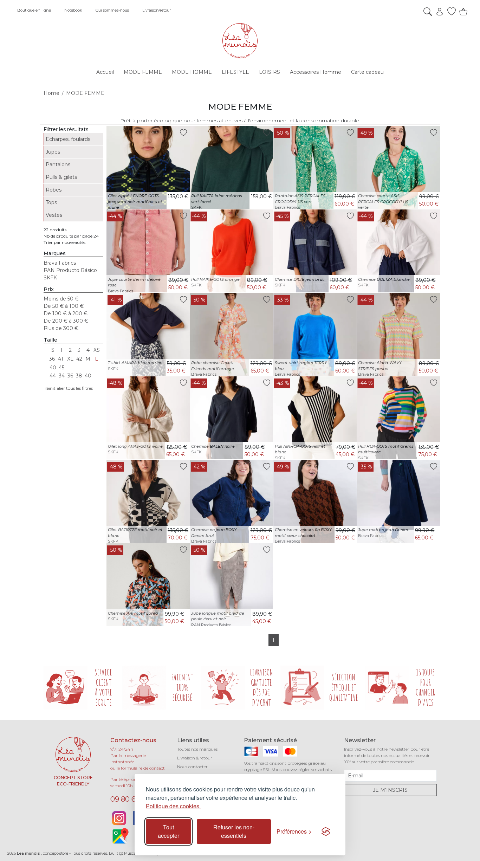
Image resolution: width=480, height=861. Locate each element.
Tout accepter (168, 831)
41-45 (61, 359)
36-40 (53, 359)
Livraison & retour (194, 757)
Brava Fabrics (60, 263)
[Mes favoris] (450, 11)
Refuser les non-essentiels (233, 831)
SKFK (50, 277)
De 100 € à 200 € (65, 313)
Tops (51, 202)
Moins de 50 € (61, 299)
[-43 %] (315, 417)
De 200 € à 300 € (66, 321)
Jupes (53, 152)
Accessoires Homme (315, 72)
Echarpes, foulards (68, 139)
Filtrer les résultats (66, 129)
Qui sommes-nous (112, 10)
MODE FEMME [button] (143, 72)
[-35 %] (398, 501)
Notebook (73, 10)
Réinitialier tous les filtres (68, 388)
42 (79, 359)
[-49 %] (398, 167)
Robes (53, 190)
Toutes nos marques (197, 749)
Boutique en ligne (34, 10)
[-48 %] (148, 417)
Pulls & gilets (61, 177)
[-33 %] (315, 334)
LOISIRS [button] (269, 72)
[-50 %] (315, 167)
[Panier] (462, 11)
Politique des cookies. (173, 806)
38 (79, 376)
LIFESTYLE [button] (235, 72)
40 (88, 376)
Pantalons (58, 164)
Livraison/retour (156, 10)
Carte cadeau (367, 72)
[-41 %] (148, 334)
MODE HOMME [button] (192, 72)
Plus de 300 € (61, 328)
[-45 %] (315, 250)
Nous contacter (192, 766)
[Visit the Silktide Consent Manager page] (325, 831)
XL (70, 359)
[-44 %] (148, 250)
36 (70, 376)
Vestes (54, 215)
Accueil (105, 72)
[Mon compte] (438, 11)
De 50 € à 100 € (64, 306)
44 (53, 376)
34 (62, 376)
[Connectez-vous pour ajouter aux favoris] (183, 132)
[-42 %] (231, 501)
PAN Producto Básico (70, 270)
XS (96, 350)
